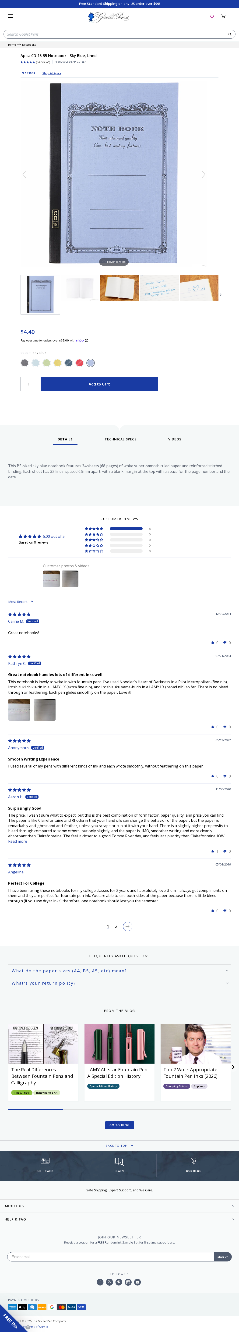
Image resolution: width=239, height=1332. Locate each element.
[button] (94, 528)
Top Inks (199, 1086)
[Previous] (24, 174)
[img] (19, 614)
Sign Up (223, 1257)
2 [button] (116, 926)
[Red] (79, 363)
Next (221, 295)
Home (12, 44)
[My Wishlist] (212, 16)
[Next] (203, 174)
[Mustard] (57, 363)
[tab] (65, 441)
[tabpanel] (119, 476)
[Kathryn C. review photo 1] (19, 710)
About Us (14, 1206)
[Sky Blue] (90, 363)
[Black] (25, 363)
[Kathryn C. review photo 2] (44, 710)
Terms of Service (38, 1327)
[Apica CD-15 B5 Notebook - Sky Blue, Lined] (40, 294)
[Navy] (68, 363)
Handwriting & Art (46, 1092)
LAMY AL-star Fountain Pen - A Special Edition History (118, 1072)
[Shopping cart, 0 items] (226, 16)
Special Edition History (103, 1086)
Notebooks (29, 44)
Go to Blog (119, 1125)
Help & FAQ (15, 1219)
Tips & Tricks (22, 1092)
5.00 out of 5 (54, 536)
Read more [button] (17, 841)
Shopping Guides (176, 1086)
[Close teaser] (28, 1327)
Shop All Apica (51, 73)
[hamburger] (10, 16)
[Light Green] (46, 363)
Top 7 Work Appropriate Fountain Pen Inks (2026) (190, 1072)
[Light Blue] (36, 363)
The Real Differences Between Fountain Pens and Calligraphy (42, 1076)
